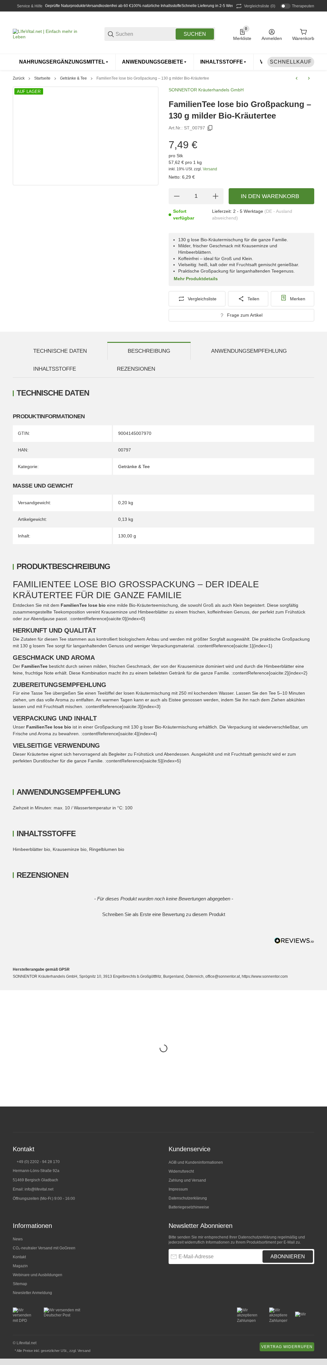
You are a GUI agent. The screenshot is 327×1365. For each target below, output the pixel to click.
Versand (210, 169)
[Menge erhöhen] (215, 196)
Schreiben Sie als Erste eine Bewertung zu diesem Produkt (163, 914)
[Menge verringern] (176, 196)
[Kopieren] (210, 128)
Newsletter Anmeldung (32, 1293)
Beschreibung (149, 351)
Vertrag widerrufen (287, 1347)
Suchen (195, 34)
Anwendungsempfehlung (249, 351)
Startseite (42, 78)
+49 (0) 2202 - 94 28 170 (38, 1162)
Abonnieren (287, 1256)
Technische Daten (60, 351)
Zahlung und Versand (187, 1180)
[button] (163, 913)
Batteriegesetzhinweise (189, 1207)
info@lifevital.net (39, 1189)
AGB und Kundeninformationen (196, 1162)
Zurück (19, 78)
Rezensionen (136, 369)
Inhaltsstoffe (54, 369)
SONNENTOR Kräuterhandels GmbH (206, 89)
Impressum (178, 1189)
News (18, 1239)
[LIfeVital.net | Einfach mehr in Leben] (50, 33)
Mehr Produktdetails (196, 278)
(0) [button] (259, 6)
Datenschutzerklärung (188, 1198)
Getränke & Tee (73, 78)
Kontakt (19, 1257)
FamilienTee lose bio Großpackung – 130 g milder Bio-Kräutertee (152, 78)
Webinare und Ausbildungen (37, 1275)
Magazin (20, 1266)
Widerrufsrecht (181, 1171)
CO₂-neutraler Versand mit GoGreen (44, 1248)
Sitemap (20, 1284)
